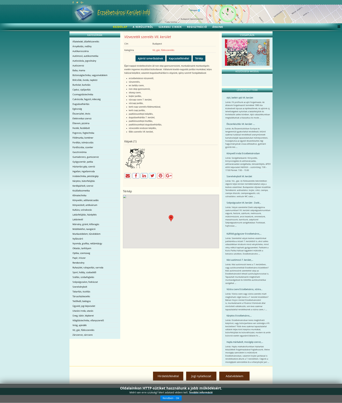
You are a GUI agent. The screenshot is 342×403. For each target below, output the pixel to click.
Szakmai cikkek (170, 26)
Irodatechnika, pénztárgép (85, 176)
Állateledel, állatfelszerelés (85, 41)
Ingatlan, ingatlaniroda (83, 171)
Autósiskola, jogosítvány (84, 60)
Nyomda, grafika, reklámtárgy (87, 243)
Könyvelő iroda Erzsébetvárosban (243, 153)
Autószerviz (78, 65)
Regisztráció (197, 26)
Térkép (199, 58)
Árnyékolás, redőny (82, 46)
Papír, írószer (79, 257)
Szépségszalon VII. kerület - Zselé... (244, 202)
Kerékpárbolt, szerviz (82, 185)
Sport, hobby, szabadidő (84, 272)
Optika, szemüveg (81, 253)
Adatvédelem (234, 376)
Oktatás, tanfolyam (81, 248)
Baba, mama (78, 70)
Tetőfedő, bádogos (81, 301)
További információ (201, 392)
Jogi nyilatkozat (201, 376)
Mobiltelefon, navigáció (83, 229)
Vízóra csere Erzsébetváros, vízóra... (244, 289)
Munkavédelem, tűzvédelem (86, 233)
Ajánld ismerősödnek (150, 58)
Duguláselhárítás (80, 104)
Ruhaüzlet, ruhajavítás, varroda (87, 267)
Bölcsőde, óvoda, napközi (84, 80)
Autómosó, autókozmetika (85, 55)
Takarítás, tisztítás (81, 291)
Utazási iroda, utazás (82, 310)
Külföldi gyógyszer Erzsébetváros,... (244, 233)
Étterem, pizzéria (80, 123)
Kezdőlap (120, 26)
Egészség (77, 108)
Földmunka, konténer (82, 137)
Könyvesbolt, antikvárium (84, 205)
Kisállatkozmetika (81, 190)
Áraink (217, 26)
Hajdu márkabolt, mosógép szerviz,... (245, 341)
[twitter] (77, 2)
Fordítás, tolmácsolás (83, 142)
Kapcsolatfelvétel (179, 58)
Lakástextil (77, 219)
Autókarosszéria (80, 51)
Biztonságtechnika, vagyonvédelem (89, 75)
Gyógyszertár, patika (82, 161)
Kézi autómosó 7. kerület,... (240, 259)
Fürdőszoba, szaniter (82, 147)
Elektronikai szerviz (82, 118)
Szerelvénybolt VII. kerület (239, 176)
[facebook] (73, 2)
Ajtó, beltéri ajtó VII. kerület (240, 97)
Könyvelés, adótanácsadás (85, 200)
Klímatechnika (79, 195)
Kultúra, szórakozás (82, 209)
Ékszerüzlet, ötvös (81, 113)
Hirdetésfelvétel (168, 376)
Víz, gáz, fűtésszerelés (83, 330)
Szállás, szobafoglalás (83, 277)
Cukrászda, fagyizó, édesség (86, 99)
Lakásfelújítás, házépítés (84, 214)
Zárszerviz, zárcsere (82, 334)
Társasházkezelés (81, 296)
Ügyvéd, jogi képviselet (83, 306)
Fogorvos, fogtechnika (83, 132)
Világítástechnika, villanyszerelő (88, 320)
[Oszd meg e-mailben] (127, 175)
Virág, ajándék (79, 325)
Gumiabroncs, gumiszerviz (85, 156)
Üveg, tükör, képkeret (83, 315)
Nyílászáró (77, 238)
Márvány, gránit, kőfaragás (85, 224)
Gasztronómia (79, 152)
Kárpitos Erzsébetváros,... (239, 315)
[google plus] (82, 2)
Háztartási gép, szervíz (83, 166)
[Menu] (338, 27)
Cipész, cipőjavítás (81, 89)
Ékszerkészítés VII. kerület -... (241, 124)
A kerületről (143, 26)
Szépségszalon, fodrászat (85, 281)
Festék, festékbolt (81, 128)
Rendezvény (78, 262)
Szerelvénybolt (79, 286)
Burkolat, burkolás (81, 84)
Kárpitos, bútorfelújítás (83, 181)
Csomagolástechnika (82, 94)
